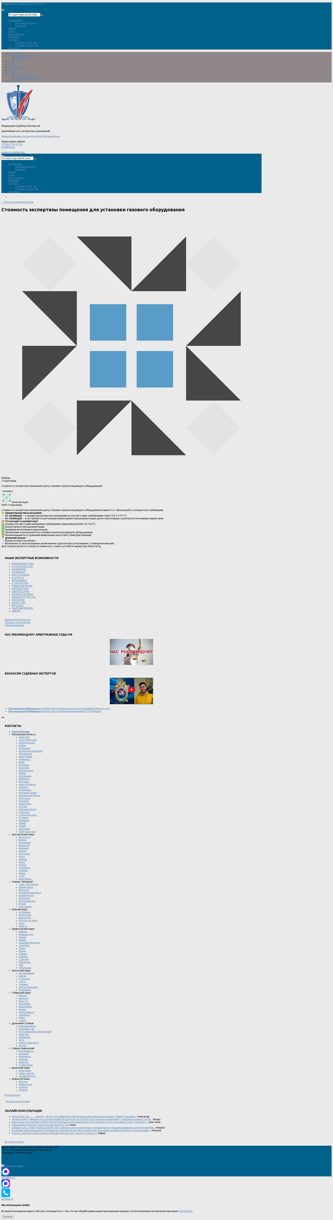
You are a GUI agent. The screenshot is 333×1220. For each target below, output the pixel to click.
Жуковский (25, 753)
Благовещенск (27, 1026)
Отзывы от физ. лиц (27, 45)
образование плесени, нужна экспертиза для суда (41, 1124)
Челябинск (25, 990)
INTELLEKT (18, 605)
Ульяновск (25, 962)
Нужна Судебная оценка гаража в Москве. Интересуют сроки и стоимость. (55, 1133)
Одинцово (25, 790)
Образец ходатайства (17, 622)
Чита (21, 1040)
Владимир (25, 842)
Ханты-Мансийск (28, 987)
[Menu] (2, 9)
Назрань (23, 1059)
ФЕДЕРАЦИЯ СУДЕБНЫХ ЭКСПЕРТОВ (22, 3)
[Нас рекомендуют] (131, 652)
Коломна (24, 765)
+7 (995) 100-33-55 (11, 144)
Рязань (23, 865)
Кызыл (22, 1009)
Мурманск (24, 898)
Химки (22, 823)
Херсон (23, 1081)
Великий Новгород (30, 892)
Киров (22, 940)
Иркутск (23, 1001)
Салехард (24, 978)
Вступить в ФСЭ (14, 1141)
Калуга (22, 851)
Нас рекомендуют (25, 23)
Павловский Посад (29, 795)
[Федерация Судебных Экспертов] (18, 120)
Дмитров (24, 737)
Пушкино (24, 801)
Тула (21, 876)
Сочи (21, 923)
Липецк (23, 859)
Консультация (16, 34)
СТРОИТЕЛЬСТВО (22, 566)
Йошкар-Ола (26, 934)
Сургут (23, 981)
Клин (21, 762)
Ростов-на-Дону (28, 920)
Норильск (24, 1015)
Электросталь (27, 831)
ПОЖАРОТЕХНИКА (22, 594)
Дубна (22, 745)
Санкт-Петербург (29, 884)
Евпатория (25, 1070)
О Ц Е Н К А (18, 577)
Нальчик (23, 1062)
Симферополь (27, 1076)
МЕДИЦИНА (18, 572)
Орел (22, 862)
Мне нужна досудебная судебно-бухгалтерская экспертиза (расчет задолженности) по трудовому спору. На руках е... (80, 1122)
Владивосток (27, 1028)
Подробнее (186, 1211)
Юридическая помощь (18, 619)
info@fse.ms (8, 147)
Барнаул (23, 998)
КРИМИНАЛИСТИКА (23, 563)
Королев (24, 767)
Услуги (12, 28)
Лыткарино (25, 776)
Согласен (8, 1216)
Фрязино (24, 820)
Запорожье (25, 1084)
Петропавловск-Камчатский (35, 1031)
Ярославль (25, 878)
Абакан (23, 995)
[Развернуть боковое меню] (2, 717)
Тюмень (23, 984)
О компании (15, 20)
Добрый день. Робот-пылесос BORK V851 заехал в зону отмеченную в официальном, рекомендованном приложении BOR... (83, 1127)
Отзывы (13, 39)
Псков (22, 903)
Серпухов (24, 812)
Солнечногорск (28, 815)
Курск (22, 856)
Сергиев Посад (27, 809)
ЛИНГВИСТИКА (20, 588)
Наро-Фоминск (27, 784)
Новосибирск (26, 1012)
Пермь (22, 951)
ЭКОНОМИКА (19, 580)
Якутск (23, 1045)
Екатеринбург (27, 973)
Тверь (22, 873)
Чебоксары (25, 967)
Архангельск (26, 887)
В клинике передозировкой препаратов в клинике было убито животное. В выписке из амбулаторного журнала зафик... (81, 1130)
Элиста (23, 926)
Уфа (21, 965)
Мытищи (24, 781)
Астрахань (25, 912)
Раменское (25, 803)
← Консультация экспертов (17, 202)
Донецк (23, 1087)
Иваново (24, 848)
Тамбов (23, 870)
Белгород (25, 837)
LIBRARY (16, 611)
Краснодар (25, 917)
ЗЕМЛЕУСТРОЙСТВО (24, 597)
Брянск (23, 840)
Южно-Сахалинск (29, 1042)
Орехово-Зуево (28, 792)
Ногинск (23, 787)
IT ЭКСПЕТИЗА (20, 583)
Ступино (24, 817)
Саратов (23, 959)
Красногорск (26, 770)
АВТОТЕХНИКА (20, 574)
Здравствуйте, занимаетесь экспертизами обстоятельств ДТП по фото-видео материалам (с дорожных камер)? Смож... (82, 1119)
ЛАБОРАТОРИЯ (20, 591)
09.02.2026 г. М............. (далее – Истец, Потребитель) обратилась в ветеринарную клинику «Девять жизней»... (74, 1116)
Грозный (23, 1053)
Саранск (23, 956)
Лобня (22, 773)
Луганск (23, 1090)
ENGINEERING (19, 569)
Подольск (25, 798)
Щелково (24, 828)
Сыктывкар (25, 906)
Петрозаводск (27, 901)
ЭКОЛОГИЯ (18, 599)
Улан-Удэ (24, 1034)
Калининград (26, 895)
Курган (22, 976)
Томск (22, 1020)
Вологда (24, 890)
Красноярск (25, 1006)
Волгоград (25, 915)
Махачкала (25, 1056)
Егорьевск (25, 748)
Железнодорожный (30, 751)
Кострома (24, 853)
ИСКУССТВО (19, 602)
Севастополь (26, 1073)
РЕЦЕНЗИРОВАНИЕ (22, 608)
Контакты (14, 48)
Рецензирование (14, 625)
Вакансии (20, 25)
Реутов (23, 806)
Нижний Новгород (29, 942)
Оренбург (24, 945)
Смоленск (24, 867)
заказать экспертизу (13, 152)
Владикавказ (26, 1051)
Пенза (22, 948)
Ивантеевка (25, 756)
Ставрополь (26, 1065)
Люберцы (24, 778)
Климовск (24, 759)
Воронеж (24, 845)
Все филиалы (12, 1095)
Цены (11, 31)
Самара (23, 953)
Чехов (22, 826)
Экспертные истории (18, 1101)
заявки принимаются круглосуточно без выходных (30, 136)
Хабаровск (25, 1037)
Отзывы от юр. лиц (26, 42)
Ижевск (23, 931)
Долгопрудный (28, 740)
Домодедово (27, 742)
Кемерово (25, 1003)
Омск (22, 1017)
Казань (23, 937)
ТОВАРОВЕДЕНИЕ (22, 586)
